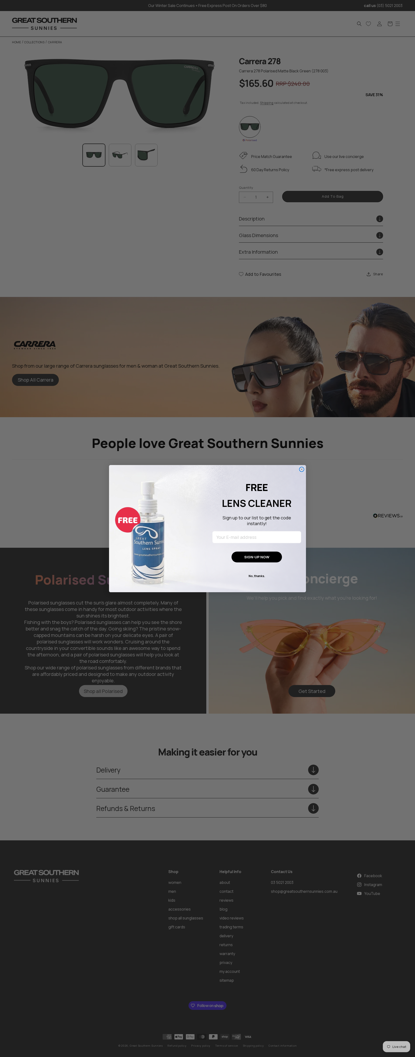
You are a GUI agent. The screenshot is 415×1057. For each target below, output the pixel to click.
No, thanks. (257, 576)
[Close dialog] (301, 469)
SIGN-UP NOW (256, 557)
